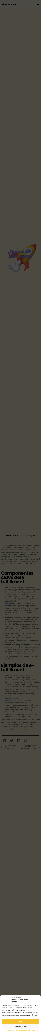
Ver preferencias (20, 1027)
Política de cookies (8, 1030)
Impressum (34, 1030)
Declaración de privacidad (23, 1030)
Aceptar (20, 1021)
